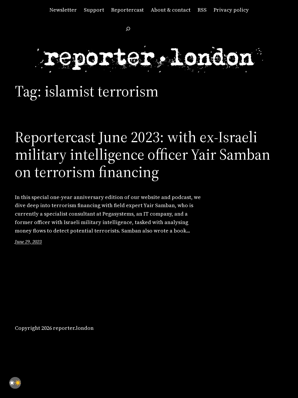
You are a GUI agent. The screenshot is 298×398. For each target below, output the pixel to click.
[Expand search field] (128, 28)
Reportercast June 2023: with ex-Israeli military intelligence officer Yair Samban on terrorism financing (142, 154)
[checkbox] (15, 383)
